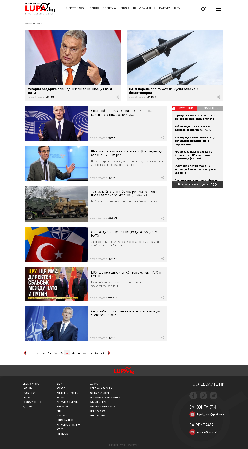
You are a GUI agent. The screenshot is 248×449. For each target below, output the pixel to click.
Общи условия (99, 392)
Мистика (62, 415)
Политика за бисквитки (105, 397)
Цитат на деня (65, 420)
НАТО (40, 23)
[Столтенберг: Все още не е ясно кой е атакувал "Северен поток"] (56, 323)
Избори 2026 (97, 415)
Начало (30, 23)
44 (49, 352)
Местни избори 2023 (102, 406)
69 (96, 352)
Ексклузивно (74, 8)
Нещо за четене (144, 8)
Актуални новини (67, 402)
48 (73, 352)
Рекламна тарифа (101, 388)
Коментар (62, 406)
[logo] (40, 9)
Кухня (60, 397)
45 (55, 352)
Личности (63, 433)
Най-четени (210, 108)
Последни (185, 108)
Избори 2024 (97, 411)
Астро (60, 429)
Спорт (125, 8)
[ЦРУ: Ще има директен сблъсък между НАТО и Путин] (56, 284)
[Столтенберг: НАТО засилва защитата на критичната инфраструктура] (56, 123)
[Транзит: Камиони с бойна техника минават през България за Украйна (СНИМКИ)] (56, 204)
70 (102, 352)
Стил (59, 411)
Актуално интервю (68, 424)
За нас (94, 383)
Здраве (61, 388)
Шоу (177, 8)
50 (84, 352)
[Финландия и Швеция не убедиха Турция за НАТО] (56, 244)
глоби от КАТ (98, 402)
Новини (93, 8)
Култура (164, 8)
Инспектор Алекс (67, 392)
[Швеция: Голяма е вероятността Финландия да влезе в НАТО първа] (56, 163)
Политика (110, 8)
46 (61, 352)
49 (78, 352)
